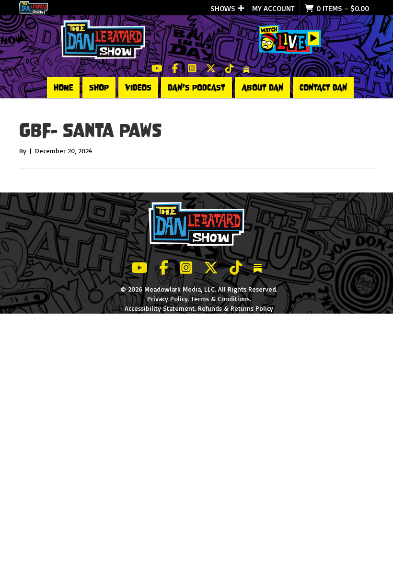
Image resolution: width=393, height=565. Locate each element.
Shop (99, 87)
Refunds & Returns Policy (235, 308)
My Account (273, 8)
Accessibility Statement (160, 308)
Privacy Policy (167, 298)
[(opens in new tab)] (290, 38)
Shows (222, 8)
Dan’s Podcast (196, 87)
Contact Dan (323, 87)
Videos (138, 87)
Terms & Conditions (220, 298)
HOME (63, 87)
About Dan (262, 87)
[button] (241, 8)
